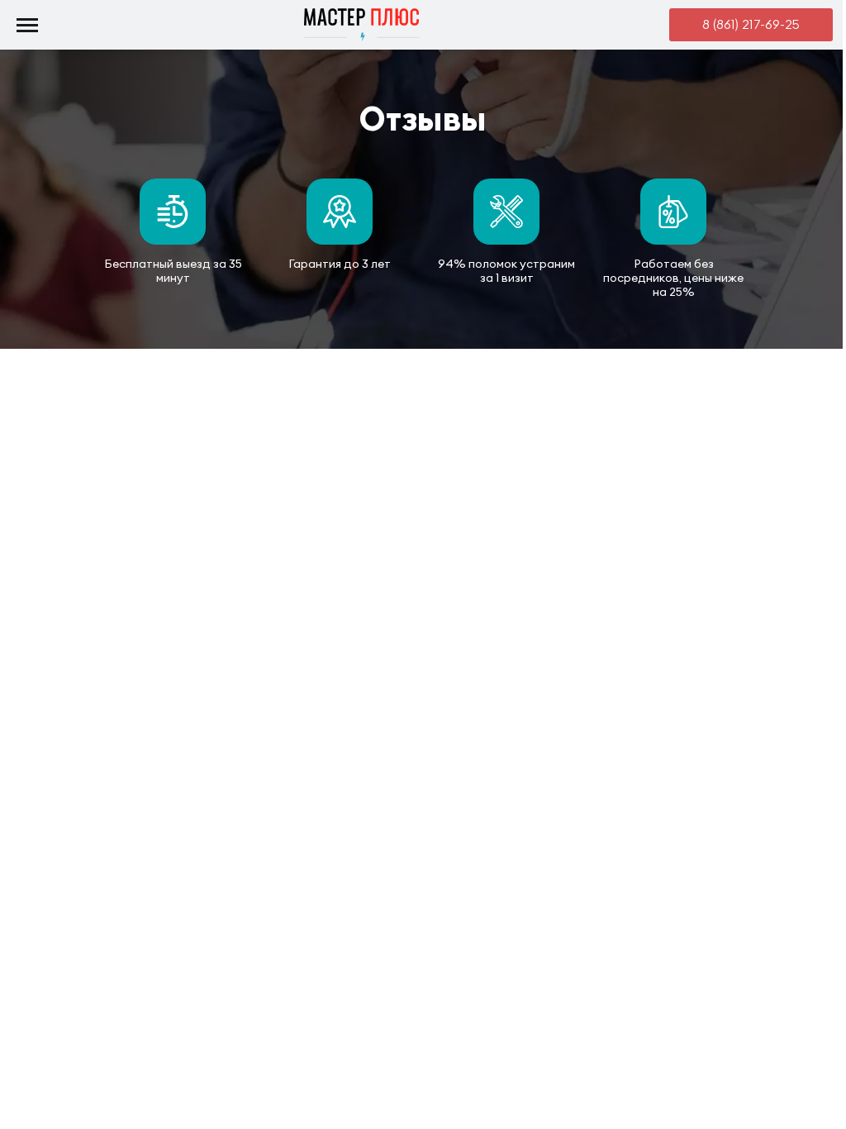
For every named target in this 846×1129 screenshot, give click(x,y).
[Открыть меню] (27, 25)
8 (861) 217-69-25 (751, 24)
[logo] (362, 25)
